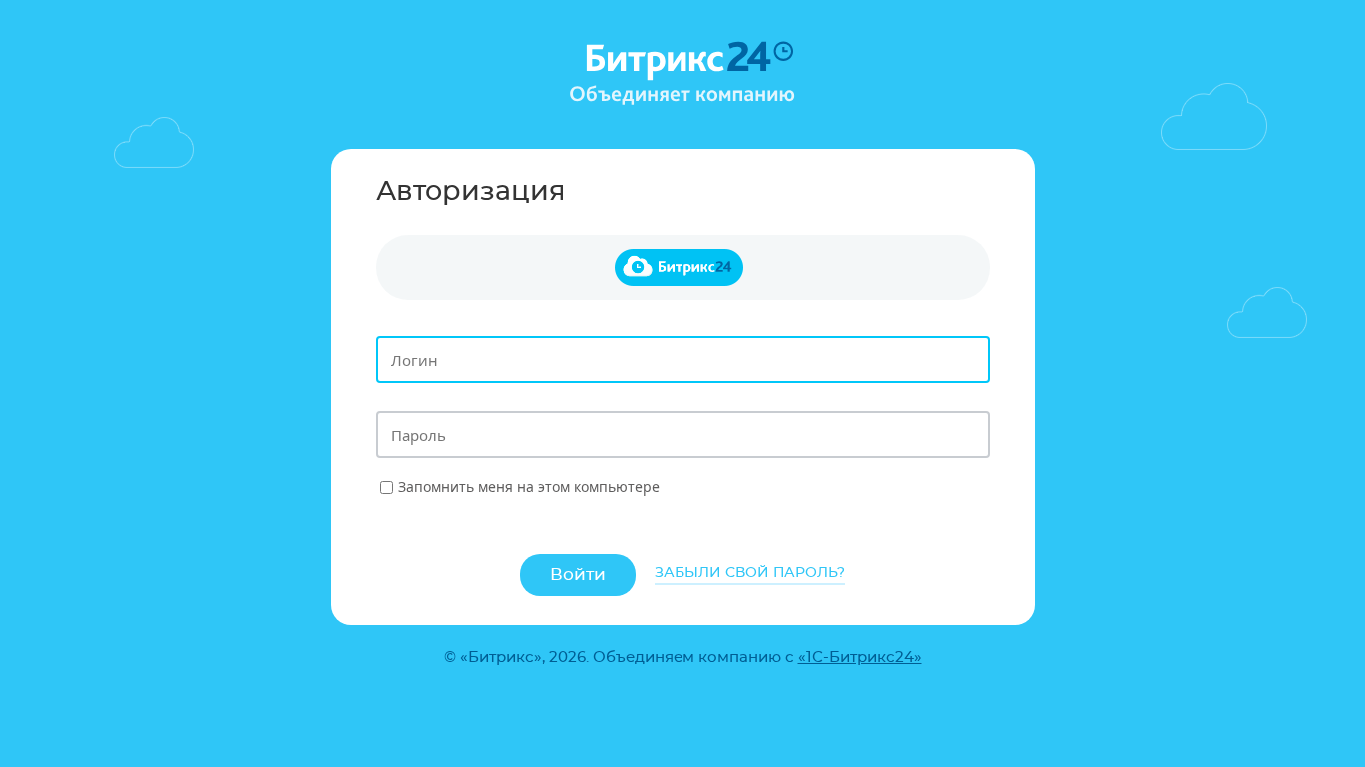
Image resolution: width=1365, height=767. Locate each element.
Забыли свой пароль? (750, 573)
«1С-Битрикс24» (860, 657)
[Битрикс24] (683, 267)
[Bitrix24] (682, 73)
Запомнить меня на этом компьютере (529, 486)
